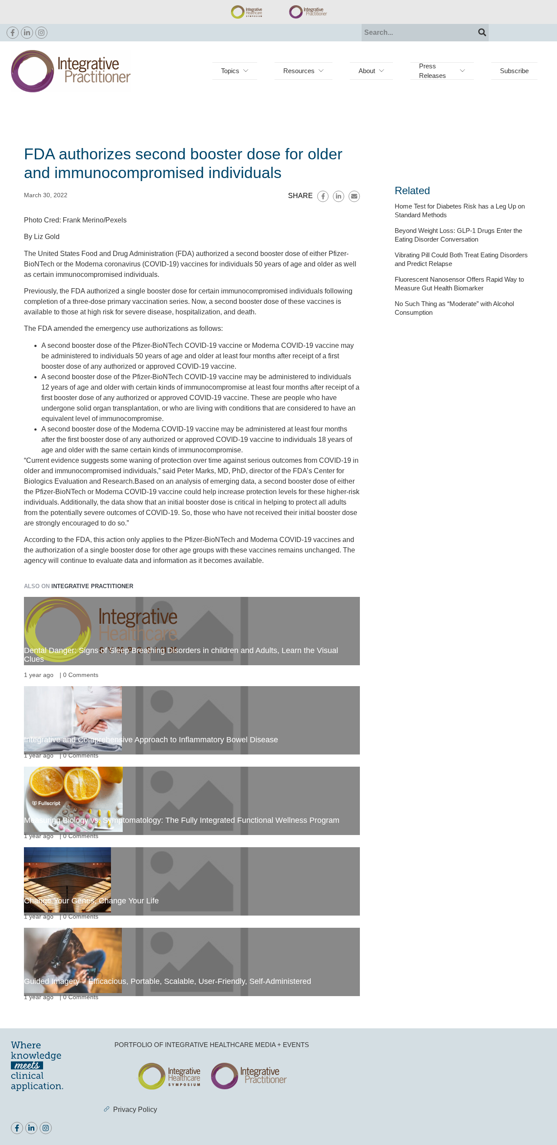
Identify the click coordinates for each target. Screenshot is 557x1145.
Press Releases (432, 70)
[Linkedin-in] (27, 33)
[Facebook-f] (13, 33)
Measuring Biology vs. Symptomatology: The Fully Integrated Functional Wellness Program (181, 820)
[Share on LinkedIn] (338, 196)
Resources (299, 70)
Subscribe (514, 70)
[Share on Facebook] (323, 196)
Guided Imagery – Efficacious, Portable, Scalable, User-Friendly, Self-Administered (167, 981)
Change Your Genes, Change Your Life (91, 900)
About (367, 70)
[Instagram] (41, 33)
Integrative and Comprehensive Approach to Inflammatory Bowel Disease (151, 739)
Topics (230, 70)
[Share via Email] (354, 196)
